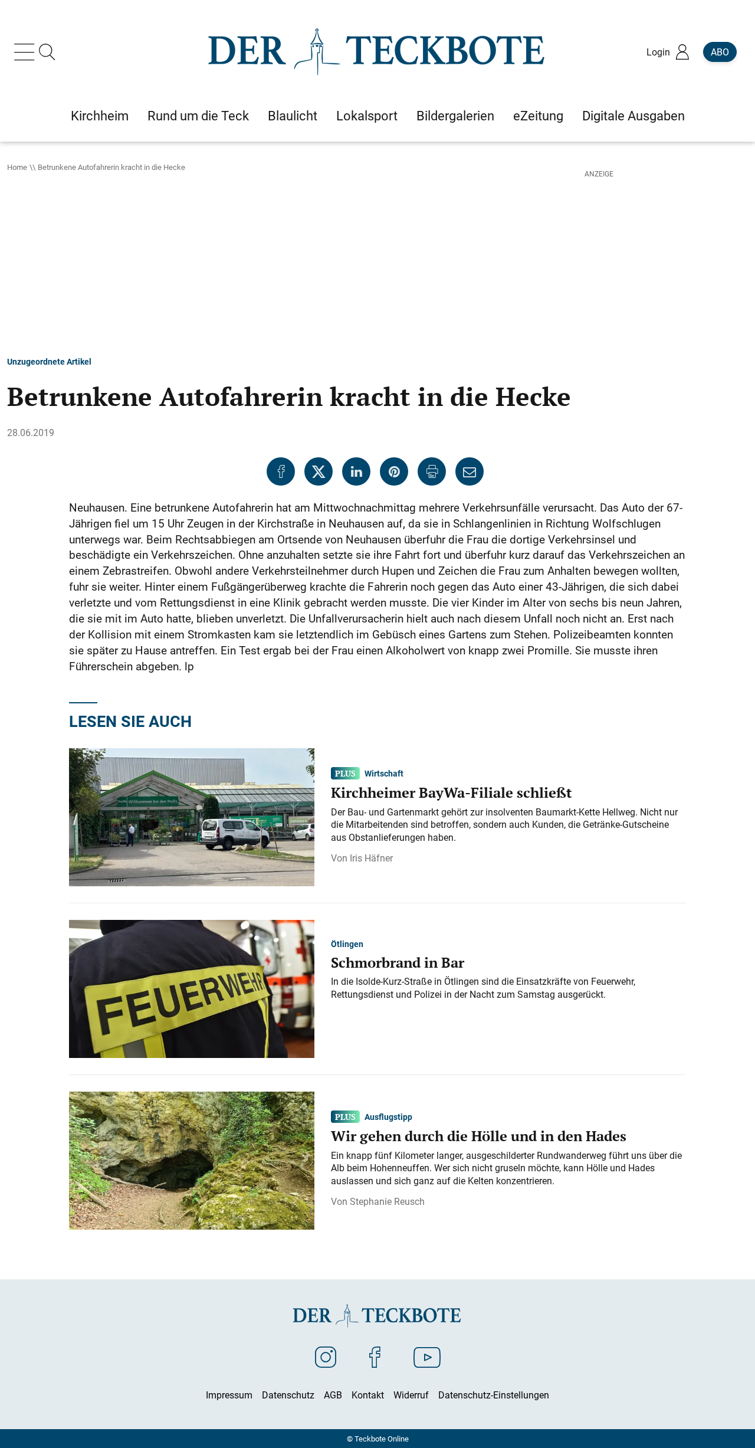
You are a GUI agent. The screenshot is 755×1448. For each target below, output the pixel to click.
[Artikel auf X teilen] (318, 471)
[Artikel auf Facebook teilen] (281, 471)
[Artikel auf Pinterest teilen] (394, 471)
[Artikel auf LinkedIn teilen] (356, 471)
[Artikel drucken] (432, 471)
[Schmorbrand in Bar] (191, 987)
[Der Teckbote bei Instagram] (325, 1356)
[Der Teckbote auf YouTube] (427, 1356)
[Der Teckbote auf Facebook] (374, 1356)
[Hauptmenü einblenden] (26, 52)
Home (17, 167)
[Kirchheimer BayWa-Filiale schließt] (191, 816)
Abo (720, 51)
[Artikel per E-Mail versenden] (469, 471)
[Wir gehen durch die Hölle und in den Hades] (191, 1159)
